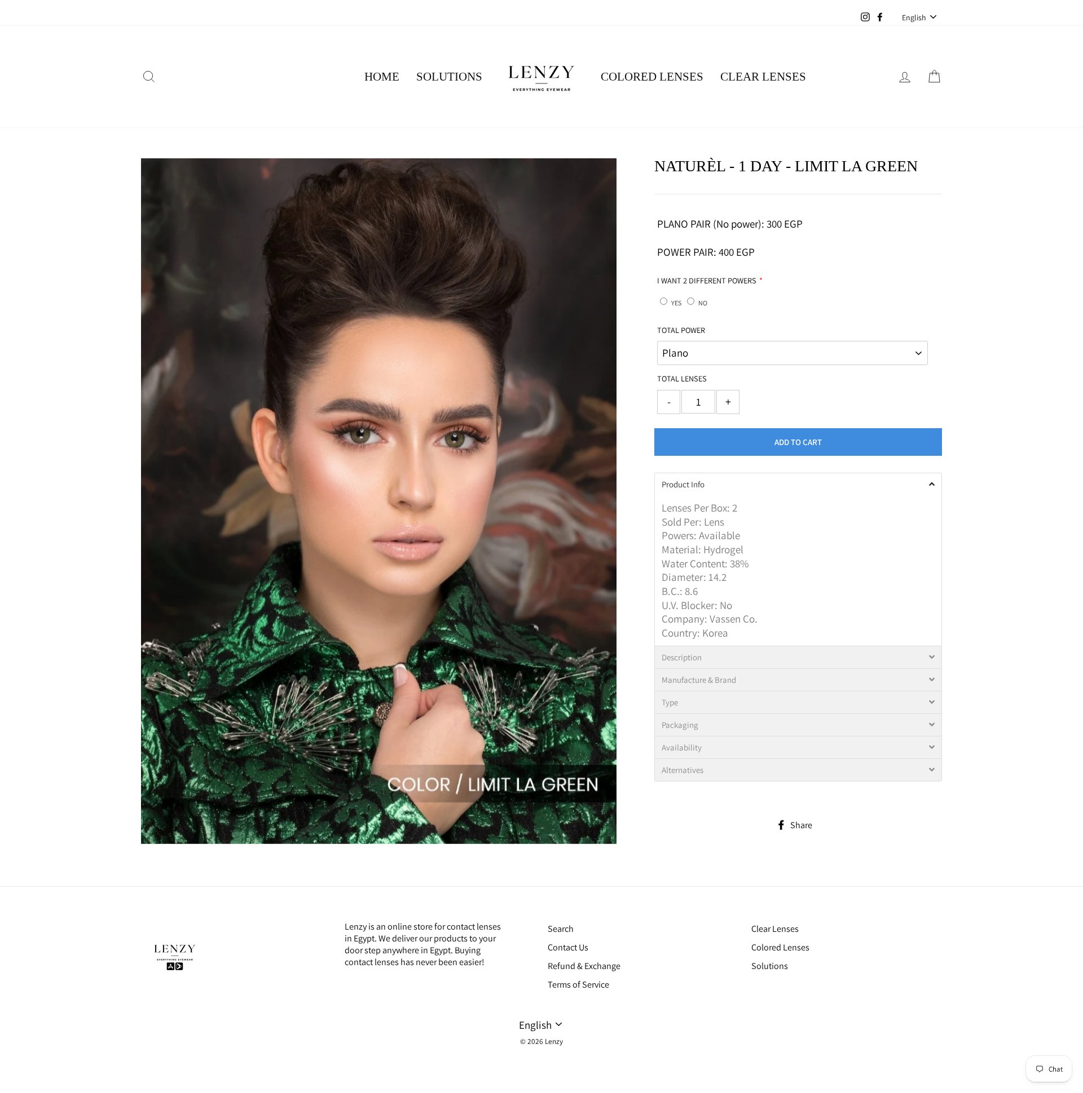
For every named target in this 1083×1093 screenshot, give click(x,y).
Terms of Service (578, 984)
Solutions (449, 76)
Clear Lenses (763, 76)
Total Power (681, 330)
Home (381, 76)
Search (561, 929)
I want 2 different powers (706, 281)
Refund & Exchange (584, 966)
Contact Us (568, 947)
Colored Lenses (652, 76)
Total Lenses (682, 379)
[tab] (798, 484)
